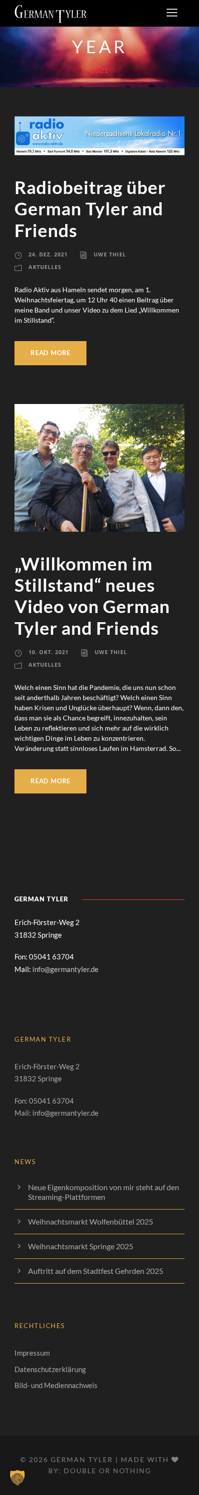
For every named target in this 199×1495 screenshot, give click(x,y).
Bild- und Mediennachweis (56, 1385)
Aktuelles (44, 266)
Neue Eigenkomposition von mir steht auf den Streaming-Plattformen (103, 1191)
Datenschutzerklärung (50, 1369)
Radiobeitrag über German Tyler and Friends (90, 208)
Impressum (32, 1352)
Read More (50, 353)
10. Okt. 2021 (48, 652)
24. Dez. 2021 (48, 254)
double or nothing (107, 1470)
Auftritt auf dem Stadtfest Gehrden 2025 (95, 1270)
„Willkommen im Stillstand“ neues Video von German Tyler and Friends (92, 596)
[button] (17, 1477)
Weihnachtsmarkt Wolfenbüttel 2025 (90, 1221)
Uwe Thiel (110, 254)
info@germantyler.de (65, 969)
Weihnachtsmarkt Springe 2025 (80, 1246)
